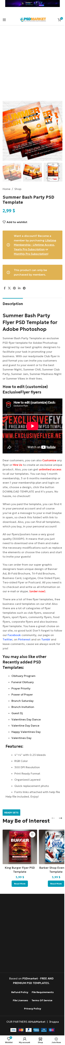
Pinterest (24, 639)
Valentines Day (21, 738)
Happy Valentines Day (26, 732)
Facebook (14, 635)
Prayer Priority (21, 688)
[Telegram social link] (24, 288)
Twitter (7, 639)
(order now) (37, 591)
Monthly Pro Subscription (31, 253)
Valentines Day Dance (26, 719)
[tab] (13, 303)
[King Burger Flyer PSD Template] (20, 847)
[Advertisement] (32, 65)
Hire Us (17, 465)
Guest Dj (17, 713)
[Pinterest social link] (14, 288)
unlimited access (50, 469)
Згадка (54, 1021)
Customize (49, 460)
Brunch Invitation (22, 707)
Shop (17, 189)
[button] (6, 130)
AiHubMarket (36, 1021)
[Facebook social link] (5, 288)
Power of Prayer (22, 694)
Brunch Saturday (22, 700)
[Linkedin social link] (19, 288)
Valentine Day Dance (25, 725)
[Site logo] (33, 19)
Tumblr (45, 639)
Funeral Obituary (22, 682)
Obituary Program (23, 676)
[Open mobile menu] (4, 19)
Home (6, 189)
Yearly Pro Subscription (29, 249)
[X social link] (9, 288)
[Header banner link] (32, 3)
